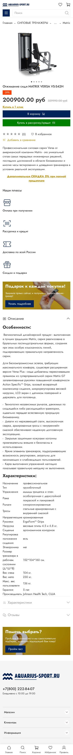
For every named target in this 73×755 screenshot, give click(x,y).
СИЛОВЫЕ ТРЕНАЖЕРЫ (32, 23)
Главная (7, 23)
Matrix (66, 23)
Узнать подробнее (19, 304)
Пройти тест (15, 649)
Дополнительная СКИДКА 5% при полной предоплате (36, 178)
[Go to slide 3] (36, 81)
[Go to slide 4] (39, 81)
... (55, 22)
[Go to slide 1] (31, 81)
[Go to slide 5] (41, 81)
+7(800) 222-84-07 (19, 688)
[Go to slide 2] (34, 81)
